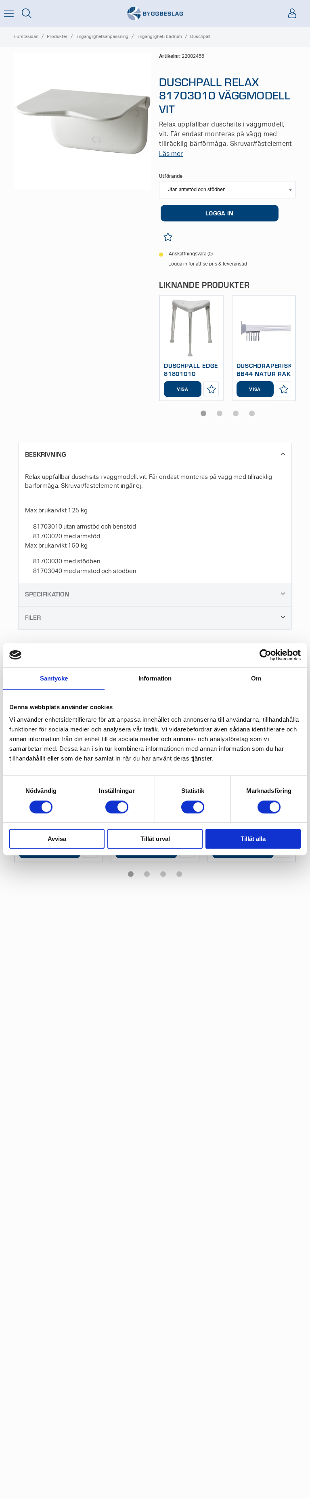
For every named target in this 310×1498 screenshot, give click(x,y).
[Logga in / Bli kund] (292, 13)
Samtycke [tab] (54, 678)
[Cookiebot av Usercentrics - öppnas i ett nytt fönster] (265, 655)
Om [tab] (256, 678)
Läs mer (171, 154)
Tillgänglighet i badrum (159, 36)
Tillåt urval (155, 838)
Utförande (170, 176)
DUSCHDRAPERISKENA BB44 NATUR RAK (271, 369)
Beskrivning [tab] (45, 454)
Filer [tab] (33, 617)
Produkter (57, 36)
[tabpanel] (191, 348)
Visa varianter (182, 392)
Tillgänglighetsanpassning (102, 36)
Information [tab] (155, 678)
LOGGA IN (219, 213)
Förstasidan (26, 36)
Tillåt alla (253, 838)
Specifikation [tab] (47, 594)
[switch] (116, 807)
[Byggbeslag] (155, 13)
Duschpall (200, 36)
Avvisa (57, 838)
